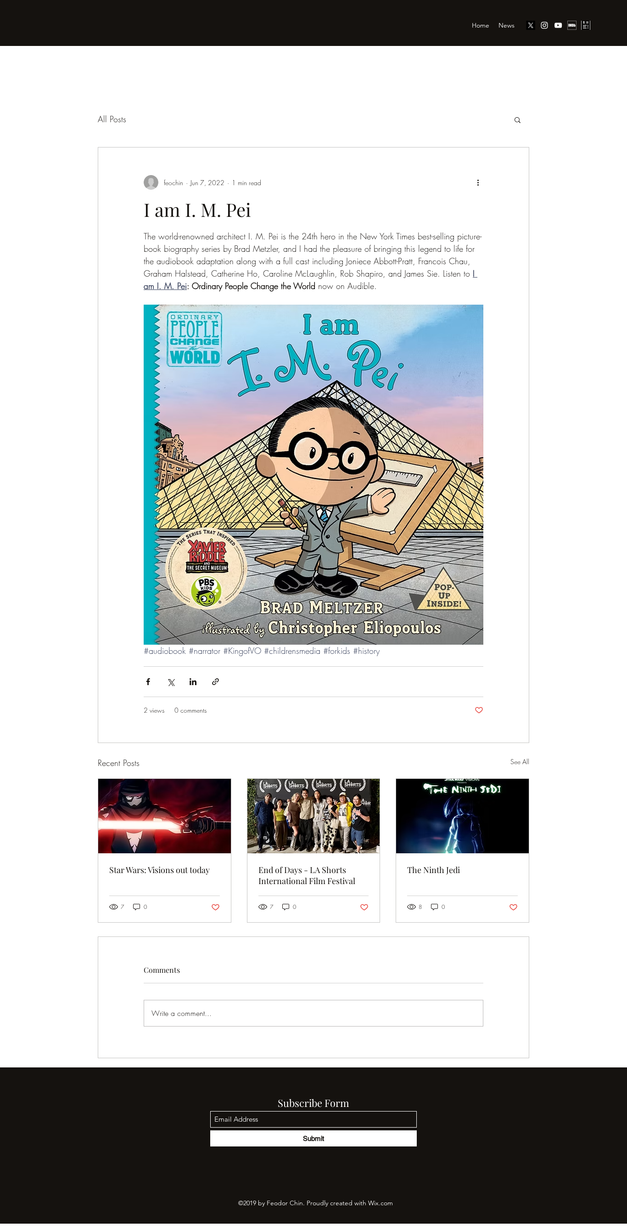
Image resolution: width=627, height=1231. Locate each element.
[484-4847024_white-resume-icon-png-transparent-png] (585, 25)
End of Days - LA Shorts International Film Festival (306, 875)
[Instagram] (544, 25)
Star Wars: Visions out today (159, 869)
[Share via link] (215, 681)
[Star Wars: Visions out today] (164, 816)
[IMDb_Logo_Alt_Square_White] (572, 25)
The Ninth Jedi (433, 869)
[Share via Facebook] (148, 681)
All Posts (112, 119)
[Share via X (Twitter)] (170, 681)
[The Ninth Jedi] (462, 816)
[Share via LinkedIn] (193, 681)
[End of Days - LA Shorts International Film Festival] (313, 816)
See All (519, 761)
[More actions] (477, 182)
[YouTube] (558, 25)
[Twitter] (530, 25)
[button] (517, 119)
